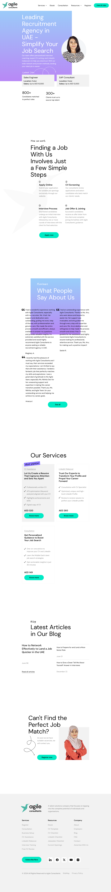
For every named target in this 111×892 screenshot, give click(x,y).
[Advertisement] (55, 123)
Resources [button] (75, 5)
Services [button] (41, 5)
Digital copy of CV (34, 505)
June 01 (60, 656)
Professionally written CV (37, 487)
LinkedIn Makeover (66, 469)
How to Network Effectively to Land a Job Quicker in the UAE (37, 649)
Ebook (52, 5)
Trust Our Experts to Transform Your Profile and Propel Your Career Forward (72, 477)
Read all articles (28, 672)
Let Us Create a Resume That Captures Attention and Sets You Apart (36, 476)
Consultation (63, 5)
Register (88, 5)
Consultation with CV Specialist (73, 487)
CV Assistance (30, 469)
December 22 (62, 671)
